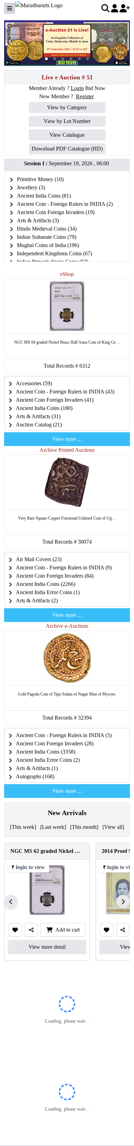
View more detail (47, 947)
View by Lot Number (67, 121)
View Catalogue (67, 135)
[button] (46, 58)
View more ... (67, 439)
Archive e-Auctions (67, 626)
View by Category (67, 107)
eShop (67, 274)
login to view (30, 867)
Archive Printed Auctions (67, 450)
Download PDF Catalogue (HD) (67, 149)
